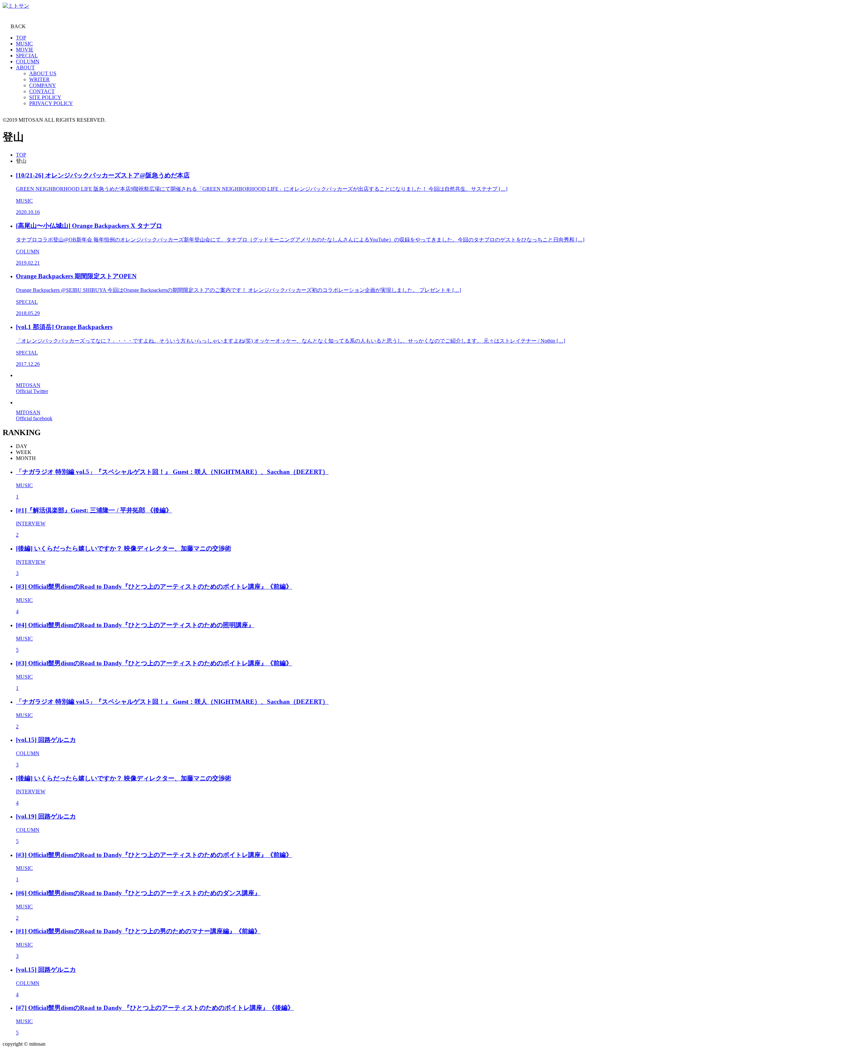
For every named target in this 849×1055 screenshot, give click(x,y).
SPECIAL (27, 55)
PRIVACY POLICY (51, 103)
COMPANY (42, 85)
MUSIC (24, 43)
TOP (21, 37)
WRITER (39, 79)
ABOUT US (42, 73)
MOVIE (24, 49)
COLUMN (27, 61)
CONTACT (42, 91)
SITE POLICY (45, 97)
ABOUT (25, 67)
